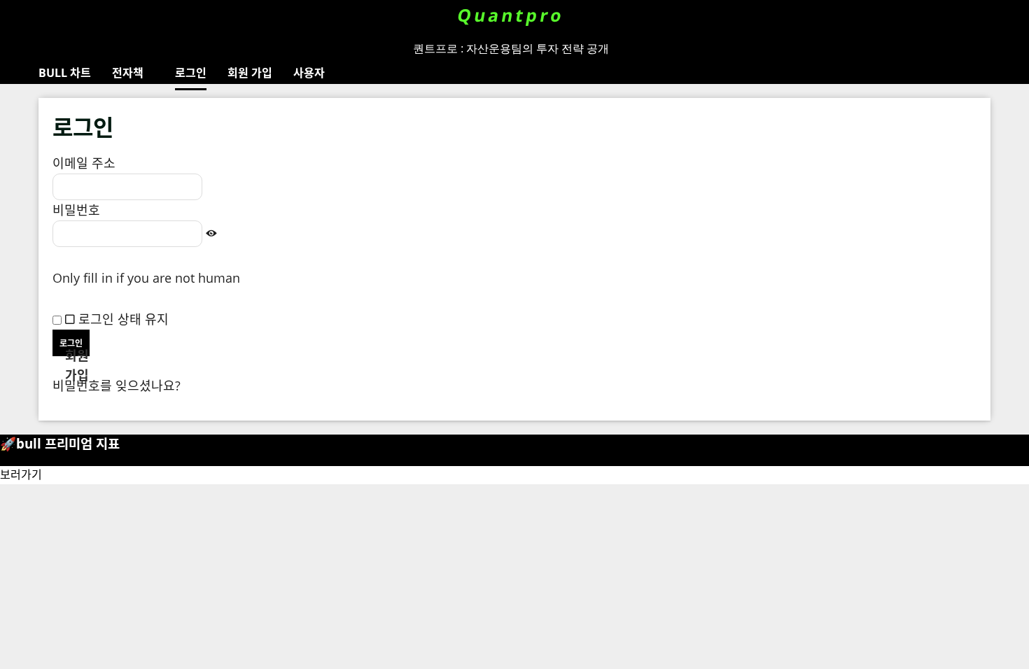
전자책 (128, 72)
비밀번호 (76, 210)
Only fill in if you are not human (146, 277)
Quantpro (511, 15)
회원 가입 (249, 72)
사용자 (309, 72)
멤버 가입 (78, 366)
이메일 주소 (83, 163)
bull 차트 (64, 72)
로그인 (190, 72)
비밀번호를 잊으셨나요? (116, 385)
